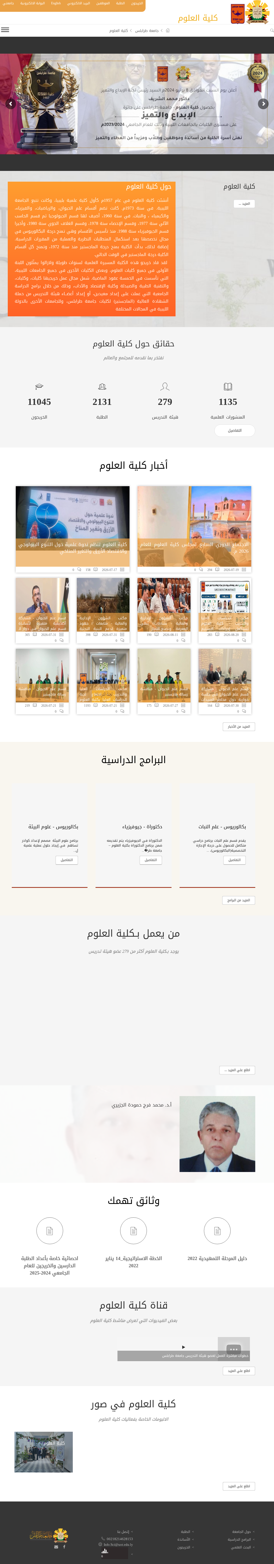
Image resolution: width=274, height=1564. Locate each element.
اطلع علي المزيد (239, 1371)
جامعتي (8, 3)
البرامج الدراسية (239, 1539)
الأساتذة (183, 1539)
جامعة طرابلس (147, 31)
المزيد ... (244, 204)
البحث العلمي (241, 1547)
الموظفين (103, 3)
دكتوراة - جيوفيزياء (142, 826)
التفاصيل (235, 860)
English (56, 3)
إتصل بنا (123, 1531)
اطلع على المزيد (239, 1486)
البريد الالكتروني (78, 3)
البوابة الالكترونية (32, 3)
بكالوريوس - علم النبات (222, 826)
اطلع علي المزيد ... (237, 1070)
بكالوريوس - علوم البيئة (53, 826)
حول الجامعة (241, 1531)
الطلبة (120, 3)
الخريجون (137, 3)
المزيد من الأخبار (239, 727)
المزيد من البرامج (238, 900)
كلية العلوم (54, 1443)
